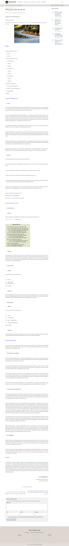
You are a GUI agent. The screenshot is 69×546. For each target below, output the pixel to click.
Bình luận (9, 502)
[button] (62, 2)
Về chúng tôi (57, 5)
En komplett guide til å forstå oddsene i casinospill (59, 29)
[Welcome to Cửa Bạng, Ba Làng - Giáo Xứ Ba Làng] (10, 2)
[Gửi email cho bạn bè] (27, 487)
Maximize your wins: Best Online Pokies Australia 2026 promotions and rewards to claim (58, 13)
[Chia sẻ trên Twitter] (25, 487)
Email (22, 512)
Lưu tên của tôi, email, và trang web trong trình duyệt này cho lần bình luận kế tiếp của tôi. (25, 517)
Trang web (36, 512)
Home (52, 5)
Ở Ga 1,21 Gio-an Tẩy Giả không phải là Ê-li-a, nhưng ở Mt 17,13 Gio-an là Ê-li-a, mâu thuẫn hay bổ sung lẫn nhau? (37, 493)
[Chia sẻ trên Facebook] (23, 487)
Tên (8, 512)
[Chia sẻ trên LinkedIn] (31, 487)
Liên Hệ (62, 5)
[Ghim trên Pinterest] (29, 487)
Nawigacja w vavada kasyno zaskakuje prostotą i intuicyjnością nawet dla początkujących (59, 42)
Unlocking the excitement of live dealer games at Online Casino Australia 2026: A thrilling (58, 22)
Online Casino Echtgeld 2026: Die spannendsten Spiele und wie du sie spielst (59, 35)
